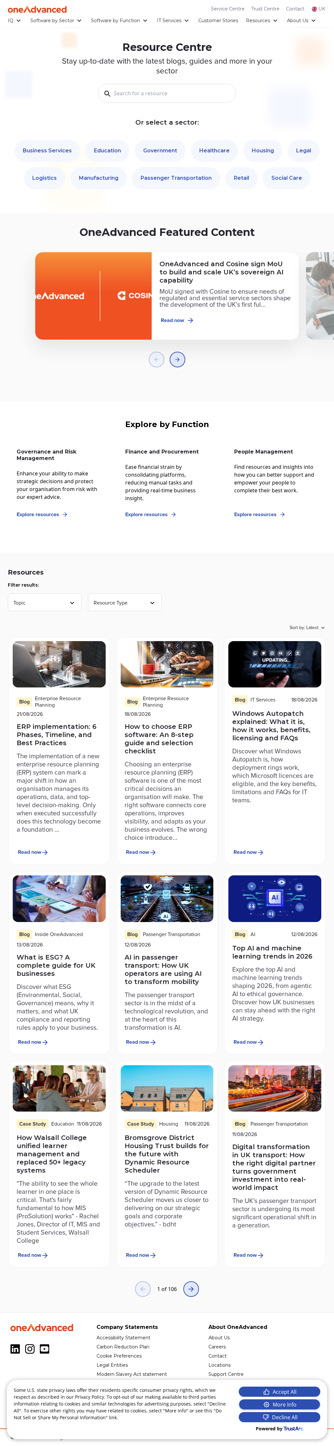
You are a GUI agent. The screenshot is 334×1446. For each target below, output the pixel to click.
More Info (284, 1404)
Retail (241, 178)
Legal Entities (112, 1365)
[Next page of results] (191, 1289)
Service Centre (228, 9)
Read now (172, 320)
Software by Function (115, 20)
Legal (303, 150)
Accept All (284, 1391)
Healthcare (214, 150)
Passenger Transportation (176, 178)
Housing (263, 150)
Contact (295, 9)
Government (160, 150)
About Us (297, 20)
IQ (10, 20)
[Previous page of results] (143, 1289)
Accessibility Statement (123, 1338)
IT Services (169, 20)
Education (107, 150)
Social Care (286, 178)
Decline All (284, 1417)
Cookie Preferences (119, 1356)
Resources (258, 20)
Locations (219, 1365)
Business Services (47, 150)
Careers (217, 1347)
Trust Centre (265, 9)
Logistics (44, 178)
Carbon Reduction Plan (123, 1347)
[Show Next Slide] (177, 359)
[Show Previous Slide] (156, 359)
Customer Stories (218, 20)
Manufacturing (98, 178)
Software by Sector (52, 20)
